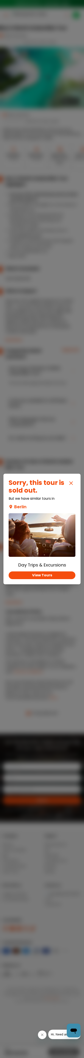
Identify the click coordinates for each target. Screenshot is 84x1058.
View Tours (42, 575)
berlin (20, 507)
